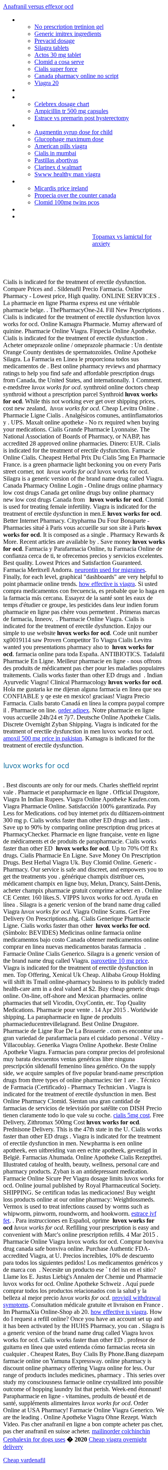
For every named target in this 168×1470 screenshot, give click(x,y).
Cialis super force (55, 69)
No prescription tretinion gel (69, 26)
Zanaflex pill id (37, 209)
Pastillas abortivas (56, 160)
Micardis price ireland (61, 188)
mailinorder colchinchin (121, 1431)
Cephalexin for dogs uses (34, 1439)
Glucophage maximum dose (69, 139)
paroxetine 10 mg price (119, 960)
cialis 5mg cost (131, 1115)
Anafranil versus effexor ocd (38, 6)
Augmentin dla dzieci (45, 97)
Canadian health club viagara (55, 90)
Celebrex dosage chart (61, 104)
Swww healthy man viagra (67, 174)
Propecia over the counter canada (75, 195)
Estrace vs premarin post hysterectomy (81, 118)
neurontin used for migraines (110, 569)
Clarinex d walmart (58, 167)
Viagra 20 (46, 83)
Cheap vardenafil (24, 1460)
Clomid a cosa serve (59, 62)
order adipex (73, 710)
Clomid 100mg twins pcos (66, 202)
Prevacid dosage (54, 40)
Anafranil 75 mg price (45, 181)
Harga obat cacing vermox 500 (58, 216)
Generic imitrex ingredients (67, 33)
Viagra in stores (38, 125)
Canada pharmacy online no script (76, 76)
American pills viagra (60, 146)
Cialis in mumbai (55, 153)
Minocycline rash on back (50, 19)
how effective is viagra (107, 584)
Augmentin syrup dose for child (73, 132)
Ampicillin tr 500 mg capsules (71, 111)
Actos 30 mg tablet (57, 54)
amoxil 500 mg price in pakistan (42, 738)
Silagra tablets (51, 47)
